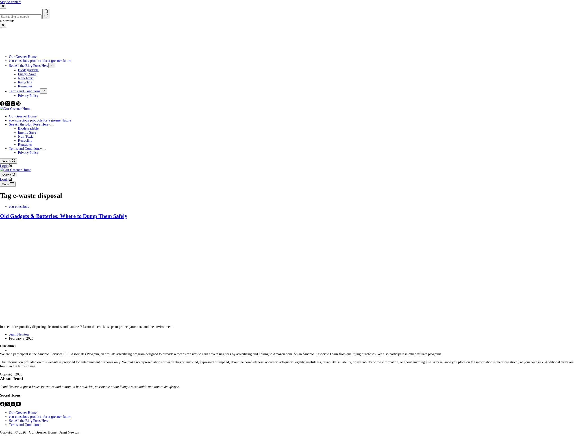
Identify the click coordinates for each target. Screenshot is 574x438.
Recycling (25, 140)
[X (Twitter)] (8, 405)
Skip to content (10, 2)
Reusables (25, 144)
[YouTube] (18, 405)
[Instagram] (13, 405)
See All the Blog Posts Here (28, 124)
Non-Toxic (25, 136)
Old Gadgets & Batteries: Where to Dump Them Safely (63, 216)
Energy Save (27, 132)
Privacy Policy (28, 152)
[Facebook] (2, 405)
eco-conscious (19, 206)
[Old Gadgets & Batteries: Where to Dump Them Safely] (86, 319)
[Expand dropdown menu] (52, 125)
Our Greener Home (23, 116)
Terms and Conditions (24, 148)
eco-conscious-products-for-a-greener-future (40, 120)
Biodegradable (28, 128)
